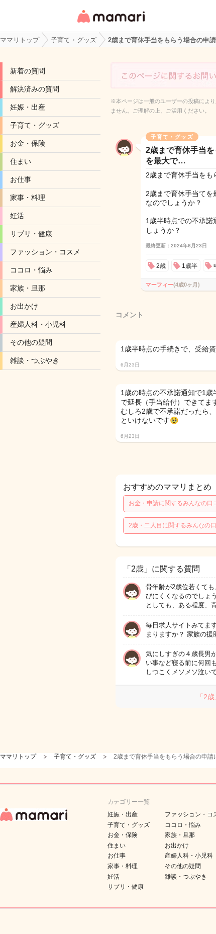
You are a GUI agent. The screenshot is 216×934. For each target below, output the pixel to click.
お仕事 (20, 179)
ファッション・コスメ (45, 252)
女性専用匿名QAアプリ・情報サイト (110, 23)
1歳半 (189, 265)
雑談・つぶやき (34, 360)
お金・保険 (27, 143)
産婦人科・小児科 (38, 324)
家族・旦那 (27, 288)
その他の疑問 (31, 342)
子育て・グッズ (34, 125)
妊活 (17, 216)
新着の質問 (27, 71)
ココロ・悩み (31, 270)
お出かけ (24, 306)
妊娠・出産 (27, 107)
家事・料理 (27, 198)
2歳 (161, 265)
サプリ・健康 (31, 234)
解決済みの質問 (34, 89)
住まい (20, 161)
